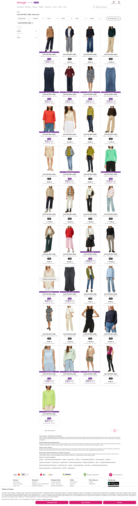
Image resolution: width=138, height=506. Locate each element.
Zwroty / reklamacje (56, 484)
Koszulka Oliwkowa (79, 465)
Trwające (91, 482)
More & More (70, 459)
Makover (108, 459)
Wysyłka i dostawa (56, 482)
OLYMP (64, 468)
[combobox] (106, 7)
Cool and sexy (55, 462)
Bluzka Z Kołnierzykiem (45, 468)
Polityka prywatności (37, 485)
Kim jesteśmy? (16, 482)
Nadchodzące (92, 484)
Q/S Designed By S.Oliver (87, 459)
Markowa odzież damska (75, 462)
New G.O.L (87, 465)
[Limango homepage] (21, 2)
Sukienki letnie (64, 462)
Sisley (97, 462)
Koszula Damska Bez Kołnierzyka (53, 459)
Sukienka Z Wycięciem (44, 462)
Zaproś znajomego (17, 484)
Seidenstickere (71, 468)
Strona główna (73, 482)
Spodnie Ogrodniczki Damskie (99, 465)
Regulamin (34, 482)
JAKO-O (78, 459)
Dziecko (72, 485)
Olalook (41, 459)
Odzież (64, 459)
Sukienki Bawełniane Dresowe (107, 462)
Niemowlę (72, 484)
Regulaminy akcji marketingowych (40, 484)
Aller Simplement (100, 459)
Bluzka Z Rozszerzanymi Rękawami (47, 465)
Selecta (70, 465)
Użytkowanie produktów (57, 485)
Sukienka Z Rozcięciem (88, 462)
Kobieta (19, 31)
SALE (18, 37)
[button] (119, 2)
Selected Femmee (56, 468)
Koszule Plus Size (62, 465)
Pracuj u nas (16, 485)
